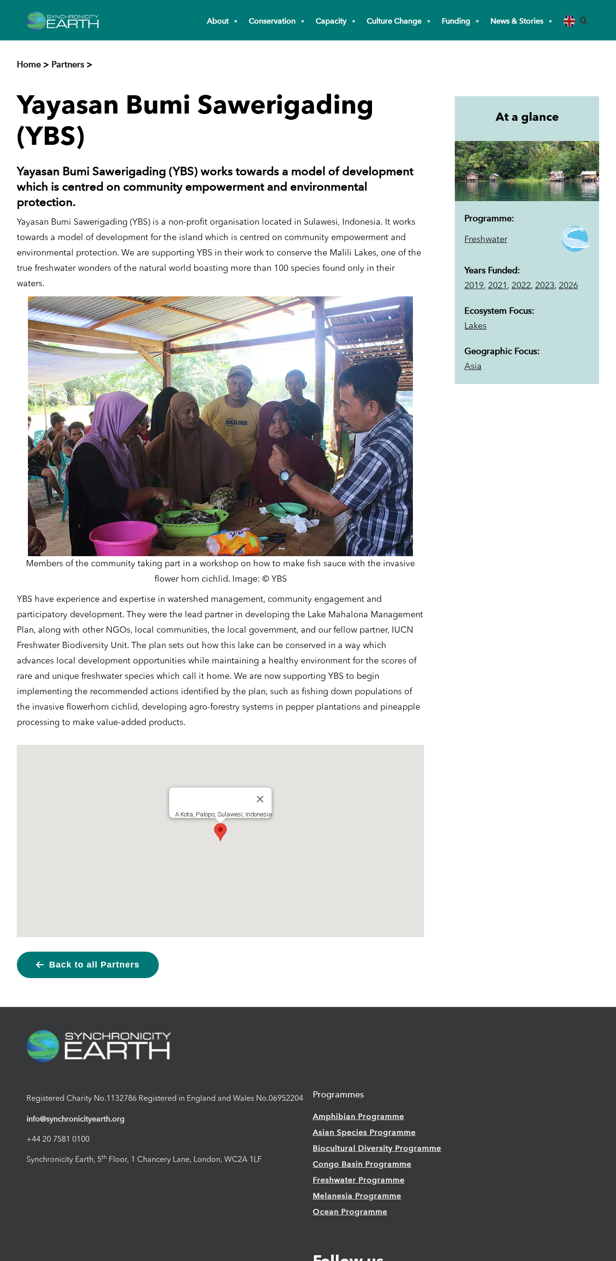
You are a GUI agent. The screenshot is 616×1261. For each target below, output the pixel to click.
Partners (67, 64)
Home (29, 64)
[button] (583, 20)
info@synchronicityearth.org (75, 1118)
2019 (474, 285)
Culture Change (394, 20)
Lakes (475, 326)
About (218, 20)
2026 (568, 285)
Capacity (331, 20)
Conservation (272, 20)
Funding (456, 20)
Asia (473, 366)
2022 (521, 285)
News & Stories (516, 20)
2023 (544, 285)
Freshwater (485, 239)
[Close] (260, 799)
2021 (497, 285)
